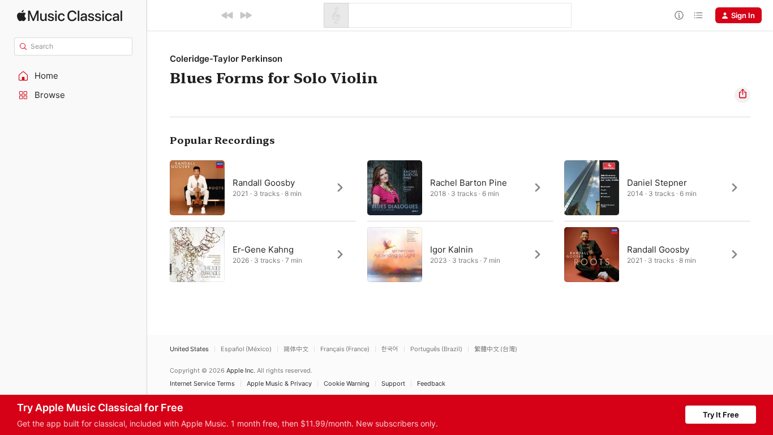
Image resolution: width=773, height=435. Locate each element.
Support (393, 384)
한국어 (389, 349)
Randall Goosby (264, 182)
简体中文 (296, 349)
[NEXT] (246, 15)
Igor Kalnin (451, 249)
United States (189, 349)
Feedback (431, 384)
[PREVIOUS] (227, 15)
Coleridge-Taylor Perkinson (226, 58)
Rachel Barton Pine (468, 182)
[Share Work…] (742, 95)
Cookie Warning (347, 384)
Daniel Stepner (657, 182)
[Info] (679, 15)
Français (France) (345, 349)
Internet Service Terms (202, 384)
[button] (73, 75)
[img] (69, 15)
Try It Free (721, 414)
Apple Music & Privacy (279, 384)
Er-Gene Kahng (263, 249)
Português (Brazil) (436, 349)
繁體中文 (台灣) (495, 349)
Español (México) (246, 349)
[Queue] (698, 15)
